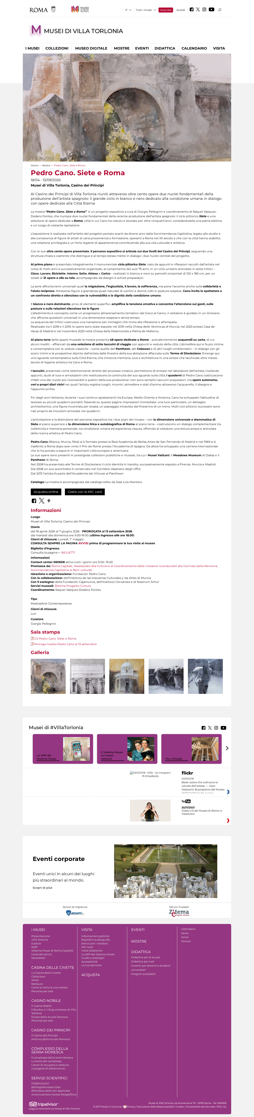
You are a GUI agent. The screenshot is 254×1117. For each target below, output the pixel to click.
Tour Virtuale (173, 758)
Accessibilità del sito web (200, 1106)
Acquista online (46, 492)
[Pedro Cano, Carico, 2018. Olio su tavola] (205, 676)
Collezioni (56, 48)
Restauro (37, 983)
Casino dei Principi (50, 1030)
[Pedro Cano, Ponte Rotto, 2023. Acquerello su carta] (48, 676)
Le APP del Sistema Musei (46, 757)
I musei (32, 48)
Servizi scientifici (49, 1078)
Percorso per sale (42, 991)
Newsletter (38, 957)
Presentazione (40, 936)
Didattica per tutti (142, 961)
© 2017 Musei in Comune (107, 1106)
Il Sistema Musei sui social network (112, 755)
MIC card (87, 947)
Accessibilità (89, 961)
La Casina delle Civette (46, 972)
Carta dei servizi (41, 954)
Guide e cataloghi (92, 957)
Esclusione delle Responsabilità (155, 1106)
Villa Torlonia (39, 939)
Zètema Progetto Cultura (73, 586)
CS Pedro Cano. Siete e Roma (55, 638)
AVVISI (83, 543)
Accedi (180, 9)
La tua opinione (91, 965)
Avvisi (185, 937)
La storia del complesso (46, 1061)
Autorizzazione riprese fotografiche (53, 1094)
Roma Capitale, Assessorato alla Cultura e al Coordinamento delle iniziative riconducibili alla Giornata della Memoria (134, 566)
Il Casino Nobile (41, 1005)
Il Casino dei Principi (44, 1035)
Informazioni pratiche (95, 936)
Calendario (194, 48)
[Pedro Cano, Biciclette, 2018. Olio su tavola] (166, 676)
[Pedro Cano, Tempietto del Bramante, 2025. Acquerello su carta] (126, 678)
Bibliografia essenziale (46, 1087)
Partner (186, 941)
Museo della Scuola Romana (49, 1016)
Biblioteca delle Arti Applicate (50, 1090)
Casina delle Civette (52, 967)
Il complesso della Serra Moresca (52, 1057)
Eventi (142, 48)
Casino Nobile (46, 1000)
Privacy (131, 1106)
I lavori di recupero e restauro (50, 1064)
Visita (219, 48)
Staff (34, 947)
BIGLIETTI (68, 552)
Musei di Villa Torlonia (83, 31)
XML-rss (221, 1106)
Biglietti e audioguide (95, 939)
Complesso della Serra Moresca (49, 1050)
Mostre (122, 48)
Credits (180, 1106)
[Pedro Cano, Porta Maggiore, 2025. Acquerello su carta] (87, 676)
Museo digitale (91, 48)
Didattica (165, 48)
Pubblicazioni (40, 1083)
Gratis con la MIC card (85, 492)
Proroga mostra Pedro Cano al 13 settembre (65, 644)
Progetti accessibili (143, 973)
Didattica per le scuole (145, 957)
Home (34, 165)
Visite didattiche (92, 950)
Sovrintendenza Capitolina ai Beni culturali (61, 570)
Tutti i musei (144, 9)
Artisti (35, 980)
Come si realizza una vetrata (49, 987)
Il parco (36, 943)
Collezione (38, 976)
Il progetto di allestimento (48, 1068)
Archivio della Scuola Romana (50, 1039)
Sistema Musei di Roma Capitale (52, 950)
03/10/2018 (203, 786)
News (184, 933)
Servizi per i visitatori (94, 943)
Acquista (165, 9)
